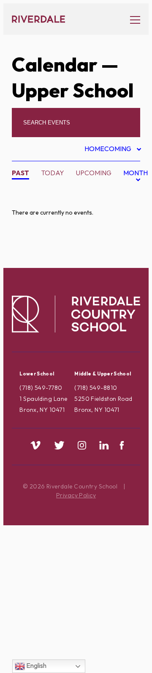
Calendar (55, 64)
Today (52, 172)
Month (135, 177)
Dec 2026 (124, 249)
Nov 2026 (125, 236)
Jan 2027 (124, 263)
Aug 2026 (125, 196)
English (35, 665)
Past (20, 172)
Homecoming (108, 150)
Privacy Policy (76, 495)
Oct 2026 (125, 222)
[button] (131, 19)
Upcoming (93, 172)
